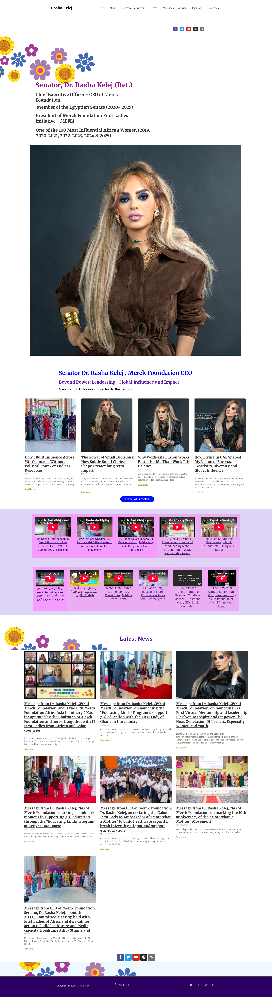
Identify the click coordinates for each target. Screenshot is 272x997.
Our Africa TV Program (133, 8)
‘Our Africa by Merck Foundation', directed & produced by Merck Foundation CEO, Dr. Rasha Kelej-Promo (177, 546)
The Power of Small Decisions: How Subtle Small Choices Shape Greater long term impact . (107, 464)
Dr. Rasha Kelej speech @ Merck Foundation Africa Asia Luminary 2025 (153, 593)
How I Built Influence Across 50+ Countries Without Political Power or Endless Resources (50, 464)
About (113, 8)
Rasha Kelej (61, 8)
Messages (168, 8)
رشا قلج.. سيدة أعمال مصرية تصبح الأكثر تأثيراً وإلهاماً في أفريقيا (84, 592)
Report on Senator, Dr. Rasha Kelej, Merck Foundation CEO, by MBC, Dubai (219, 544)
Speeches (214, 8)
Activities (183, 8)
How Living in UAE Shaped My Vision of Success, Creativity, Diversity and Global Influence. (218, 464)
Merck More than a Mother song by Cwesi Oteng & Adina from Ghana (118, 593)
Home (102, 8)
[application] (146, 8)
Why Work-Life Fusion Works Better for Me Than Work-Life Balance (164, 461)
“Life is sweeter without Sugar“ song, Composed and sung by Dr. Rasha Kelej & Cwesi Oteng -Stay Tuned (222, 597)
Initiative (196, 8)
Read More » (30, 489)
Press (155, 8)
